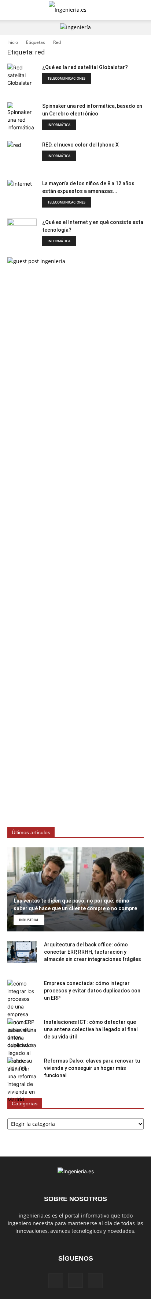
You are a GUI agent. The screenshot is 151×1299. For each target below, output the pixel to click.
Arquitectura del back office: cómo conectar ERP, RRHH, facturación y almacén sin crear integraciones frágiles (92, 952)
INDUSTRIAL (29, 920)
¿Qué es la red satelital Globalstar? (85, 67)
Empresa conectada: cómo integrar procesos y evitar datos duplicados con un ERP (92, 990)
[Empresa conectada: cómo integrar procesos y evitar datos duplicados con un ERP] (22, 1014)
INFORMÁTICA (59, 124)
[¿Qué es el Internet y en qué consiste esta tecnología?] (22, 233)
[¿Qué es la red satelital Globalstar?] (22, 78)
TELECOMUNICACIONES (66, 78)
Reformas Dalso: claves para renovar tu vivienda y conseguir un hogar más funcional (92, 1068)
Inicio (12, 42)
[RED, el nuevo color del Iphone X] (22, 155)
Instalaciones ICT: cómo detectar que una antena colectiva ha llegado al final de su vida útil (91, 1029)
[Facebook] (55, 1280)
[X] (95, 1280)
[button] (12, 10)
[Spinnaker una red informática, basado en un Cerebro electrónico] (22, 117)
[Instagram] (75, 1280)
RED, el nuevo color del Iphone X (80, 145)
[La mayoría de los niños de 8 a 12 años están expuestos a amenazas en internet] (22, 194)
